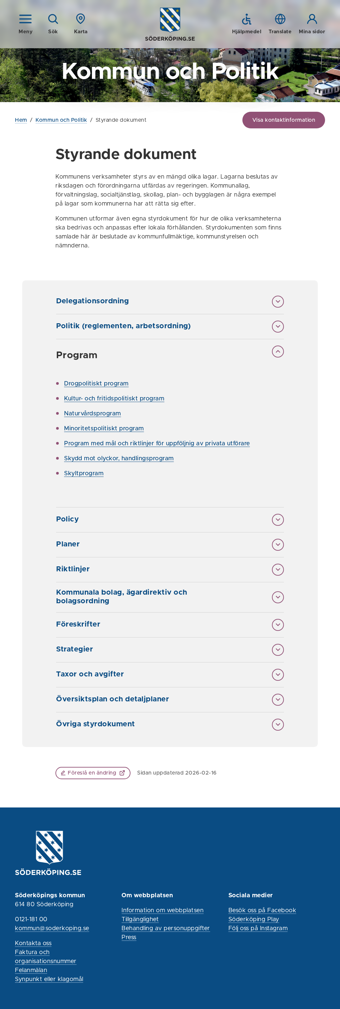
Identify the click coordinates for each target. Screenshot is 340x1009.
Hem (21, 120)
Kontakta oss (33, 943)
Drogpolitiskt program (96, 384)
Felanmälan (31, 970)
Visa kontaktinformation (283, 120)
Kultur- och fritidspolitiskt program (114, 399)
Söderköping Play (253, 920)
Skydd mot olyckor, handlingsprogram (119, 459)
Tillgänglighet (140, 920)
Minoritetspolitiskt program (104, 429)
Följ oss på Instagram (258, 929)
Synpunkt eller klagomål (49, 979)
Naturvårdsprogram (92, 414)
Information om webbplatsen (163, 911)
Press (129, 937)
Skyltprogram (84, 474)
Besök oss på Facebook (262, 911)
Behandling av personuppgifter (166, 929)
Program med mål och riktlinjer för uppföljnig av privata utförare (157, 444)
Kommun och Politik (61, 120)
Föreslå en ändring (92, 773)
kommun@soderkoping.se (52, 929)
